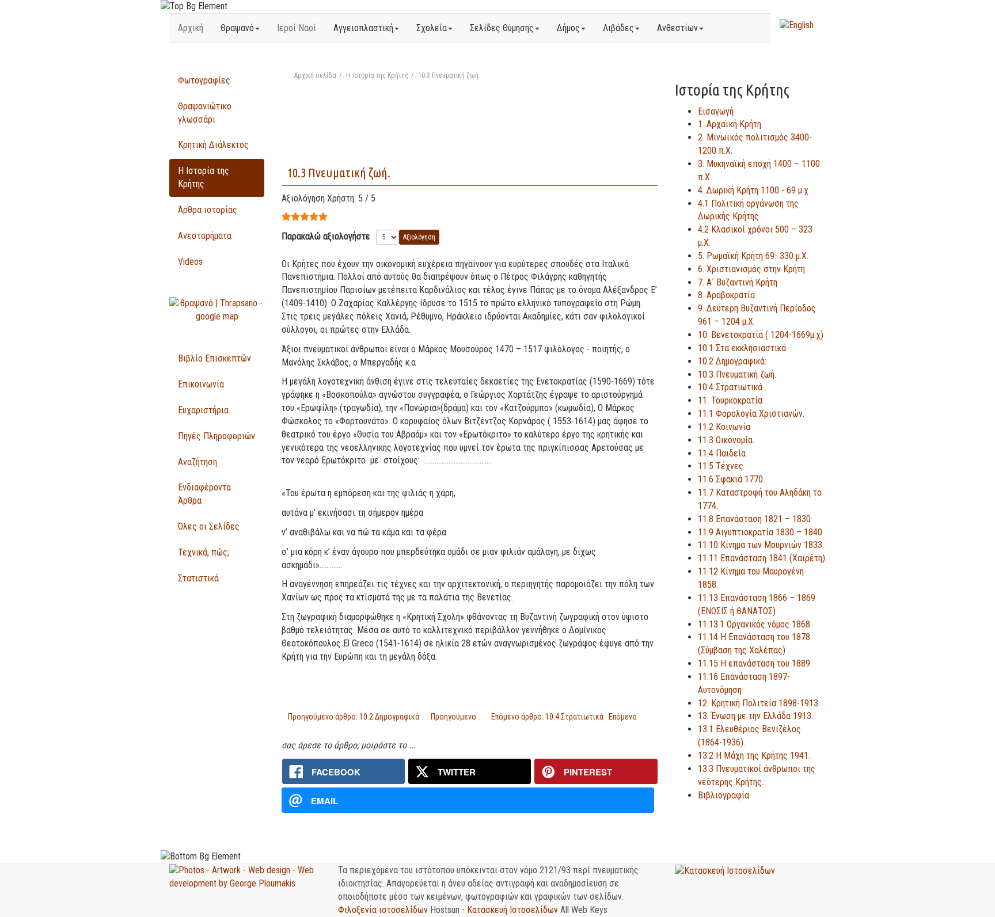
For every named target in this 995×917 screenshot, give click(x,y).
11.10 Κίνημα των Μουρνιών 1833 (760, 544)
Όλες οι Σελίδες (209, 526)
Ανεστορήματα (204, 235)
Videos (190, 261)
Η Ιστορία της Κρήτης (377, 75)
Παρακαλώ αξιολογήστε (326, 236)
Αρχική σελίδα (315, 75)
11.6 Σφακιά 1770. (731, 479)
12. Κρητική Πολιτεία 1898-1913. (759, 703)
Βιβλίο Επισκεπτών (214, 358)
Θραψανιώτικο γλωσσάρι (204, 113)
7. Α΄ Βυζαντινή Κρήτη (737, 282)
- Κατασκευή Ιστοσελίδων (511, 909)
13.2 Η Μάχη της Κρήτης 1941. (754, 755)
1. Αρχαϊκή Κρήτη (729, 124)
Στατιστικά (198, 578)
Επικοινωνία (201, 384)
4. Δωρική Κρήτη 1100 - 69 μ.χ (753, 190)
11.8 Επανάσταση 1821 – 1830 (754, 518)
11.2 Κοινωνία (724, 426)
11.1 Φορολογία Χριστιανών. (751, 413)
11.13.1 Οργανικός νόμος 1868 (754, 624)
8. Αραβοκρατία (726, 295)
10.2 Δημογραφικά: (732, 361)
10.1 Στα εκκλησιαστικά (742, 348)
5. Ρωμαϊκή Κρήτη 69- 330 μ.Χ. (753, 255)
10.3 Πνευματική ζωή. (338, 172)
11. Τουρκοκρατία (730, 400)
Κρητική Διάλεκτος (213, 144)
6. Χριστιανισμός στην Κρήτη (751, 269)
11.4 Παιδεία (722, 453)
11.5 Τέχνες (720, 466)
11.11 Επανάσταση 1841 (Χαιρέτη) (761, 558)
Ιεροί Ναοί (296, 27)
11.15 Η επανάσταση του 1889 (754, 663)
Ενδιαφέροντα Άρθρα (204, 494)
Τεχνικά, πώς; (203, 552)
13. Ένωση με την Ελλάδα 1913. (755, 715)
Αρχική (190, 27)
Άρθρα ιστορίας (207, 209)
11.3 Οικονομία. (726, 440)
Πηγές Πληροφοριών (216, 436)
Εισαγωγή (716, 111)
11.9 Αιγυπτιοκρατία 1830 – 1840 (760, 532)
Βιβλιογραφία (723, 795)
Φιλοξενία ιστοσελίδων (384, 909)
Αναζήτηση (197, 461)
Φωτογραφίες (204, 80)
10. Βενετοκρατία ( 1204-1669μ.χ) (760, 334)
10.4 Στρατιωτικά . (732, 387)
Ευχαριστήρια (203, 410)
